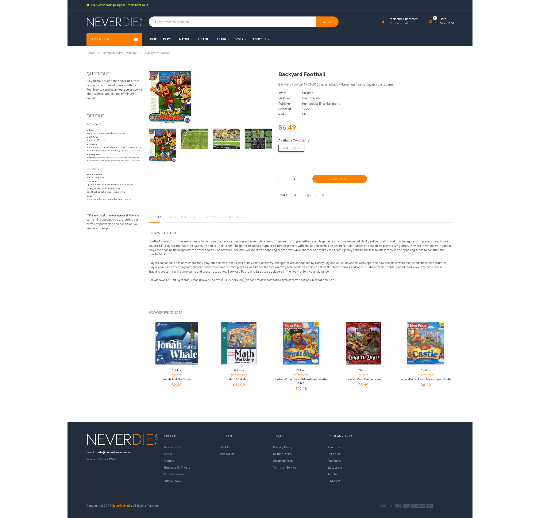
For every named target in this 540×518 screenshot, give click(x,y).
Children (177, 370)
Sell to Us (334, 454)
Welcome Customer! (404, 19)
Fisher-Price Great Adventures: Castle (426, 379)
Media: (282, 114)
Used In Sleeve (291, 148)
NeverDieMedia (122, 506)
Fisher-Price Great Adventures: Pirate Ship (301, 381)
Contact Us (226, 454)
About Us (334, 447)
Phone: (91, 459)
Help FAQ (225, 447)
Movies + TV (172, 447)
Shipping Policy (283, 461)
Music (168, 454)
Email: (90, 452)
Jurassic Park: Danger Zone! (363, 379)
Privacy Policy (282, 447)
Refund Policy (282, 454)
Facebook (334, 461)
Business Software (177, 467)
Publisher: (285, 104)
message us (117, 215)
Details (155, 217)
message (122, 89)
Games (169, 461)
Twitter (333, 474)
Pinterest (334, 481)
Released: (285, 109)
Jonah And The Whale (176, 379)
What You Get (182, 217)
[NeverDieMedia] (114, 21)
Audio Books (172, 481)
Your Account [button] (399, 23)
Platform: (285, 98)
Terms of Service (285, 467)
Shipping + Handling (221, 217)
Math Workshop (239, 379)
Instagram (335, 467)
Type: (282, 93)
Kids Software (174, 474)
